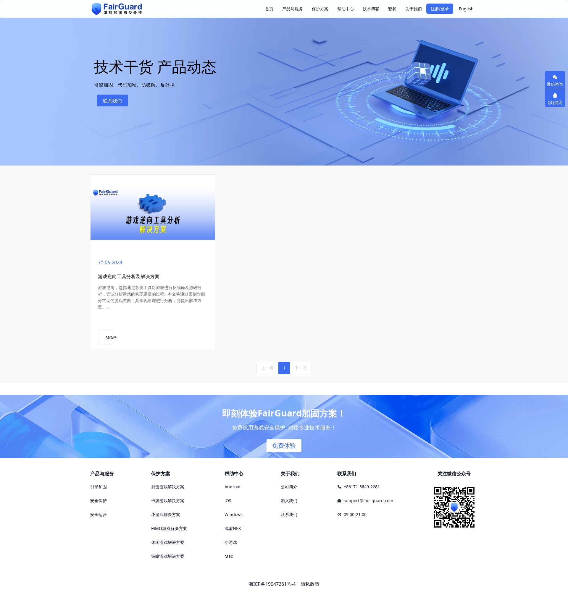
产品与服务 (102, 473)
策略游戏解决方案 (167, 556)
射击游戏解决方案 (167, 486)
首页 (269, 9)
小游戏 (231, 542)
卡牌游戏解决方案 (167, 500)
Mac (229, 556)
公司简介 (289, 486)
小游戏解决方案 (165, 514)
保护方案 (160, 473)
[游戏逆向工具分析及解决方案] (153, 213)
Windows (234, 514)
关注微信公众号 (454, 473)
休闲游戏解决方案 (167, 542)
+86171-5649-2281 (362, 486)
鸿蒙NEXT (234, 528)
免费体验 (284, 446)
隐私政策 (310, 584)
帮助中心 (234, 473)
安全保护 (98, 500)
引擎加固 (98, 486)
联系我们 (112, 101)
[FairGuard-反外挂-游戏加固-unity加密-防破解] (116, 9)
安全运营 (98, 514)
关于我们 (290, 473)
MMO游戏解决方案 (169, 528)
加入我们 (289, 500)
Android (233, 486)
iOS (228, 500)
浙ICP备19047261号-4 (272, 584)
